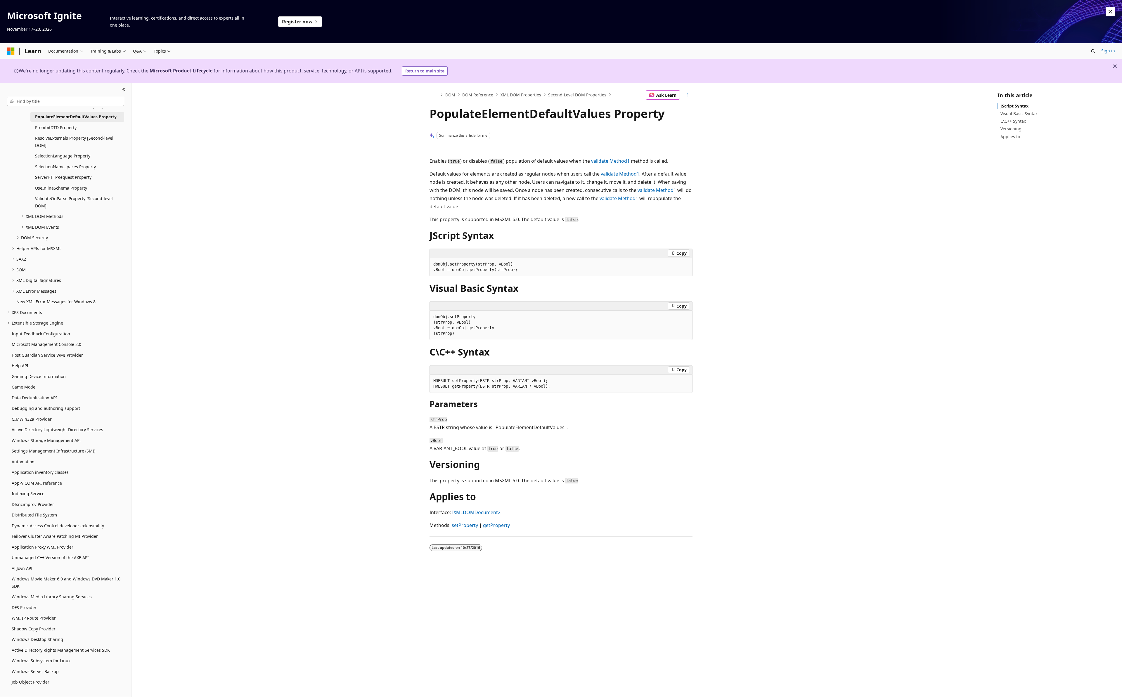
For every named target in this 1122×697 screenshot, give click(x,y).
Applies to (1010, 136)
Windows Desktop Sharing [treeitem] (37, 639)
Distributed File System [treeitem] (34, 515)
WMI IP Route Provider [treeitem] (34, 618)
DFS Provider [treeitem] (24, 607)
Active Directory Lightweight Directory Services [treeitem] (57, 429)
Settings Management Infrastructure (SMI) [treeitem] (53, 451)
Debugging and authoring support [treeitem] (46, 408)
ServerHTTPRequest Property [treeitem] (63, 177)
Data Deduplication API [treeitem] (34, 397)
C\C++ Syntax (1013, 121)
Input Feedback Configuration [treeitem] (41, 334)
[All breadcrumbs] (435, 95)
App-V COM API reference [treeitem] (37, 483)
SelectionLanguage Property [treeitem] (62, 156)
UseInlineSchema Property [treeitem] (61, 188)
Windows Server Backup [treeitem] (35, 671)
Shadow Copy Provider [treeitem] (34, 629)
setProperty (465, 525)
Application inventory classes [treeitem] (40, 472)
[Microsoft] (11, 51)
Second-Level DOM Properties (577, 95)
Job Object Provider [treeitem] (30, 682)
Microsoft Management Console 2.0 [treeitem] (46, 344)
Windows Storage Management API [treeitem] (46, 440)
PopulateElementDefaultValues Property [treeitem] (76, 116)
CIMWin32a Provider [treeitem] (32, 419)
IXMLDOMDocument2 (476, 512)
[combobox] (65, 101)
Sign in (1108, 50)
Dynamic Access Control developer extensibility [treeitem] (58, 525)
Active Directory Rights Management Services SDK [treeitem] (61, 650)
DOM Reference (477, 95)
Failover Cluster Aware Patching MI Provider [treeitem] (55, 536)
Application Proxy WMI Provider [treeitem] (42, 547)
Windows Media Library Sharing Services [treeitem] (52, 596)
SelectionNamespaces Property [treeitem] (65, 166)
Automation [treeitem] (23, 461)
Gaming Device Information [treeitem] (39, 376)
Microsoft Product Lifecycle (181, 70)
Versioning (1010, 128)
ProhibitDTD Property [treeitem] (56, 127)
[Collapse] (124, 90)
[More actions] (687, 95)
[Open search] (1093, 51)
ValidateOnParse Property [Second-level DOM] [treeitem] (74, 202)
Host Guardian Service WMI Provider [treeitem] (47, 355)
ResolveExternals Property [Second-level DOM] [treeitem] (74, 141)
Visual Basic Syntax (1019, 113)
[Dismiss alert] (1110, 11)
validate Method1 (610, 161)
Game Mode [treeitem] (23, 387)
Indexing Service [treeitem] (28, 493)
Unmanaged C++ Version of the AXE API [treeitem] (50, 557)
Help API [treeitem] (20, 365)
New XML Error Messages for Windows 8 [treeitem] (56, 301)
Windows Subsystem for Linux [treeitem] (41, 660)
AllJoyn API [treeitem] (22, 568)
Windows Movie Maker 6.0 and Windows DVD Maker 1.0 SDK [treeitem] (66, 582)
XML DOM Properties (521, 95)
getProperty (496, 525)
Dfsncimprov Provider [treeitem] (33, 504)
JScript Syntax (1014, 106)
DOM (450, 95)
